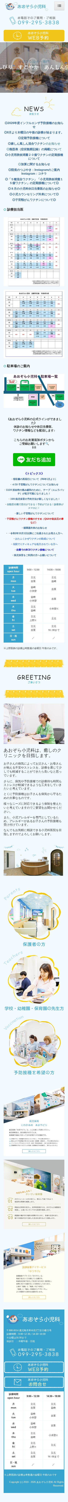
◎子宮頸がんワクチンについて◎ (34, 199)
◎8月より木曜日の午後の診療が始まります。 (34, 132)
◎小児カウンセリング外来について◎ (34, 194)
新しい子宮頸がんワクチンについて (35, 513)
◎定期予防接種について (34, 138)
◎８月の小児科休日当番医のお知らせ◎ (34, 188)
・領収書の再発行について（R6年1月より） (34, 479)
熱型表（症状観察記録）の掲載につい (34, 149)
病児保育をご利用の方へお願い (30, 555)
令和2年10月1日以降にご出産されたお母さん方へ (36, 533)
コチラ (42, 173)
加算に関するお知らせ (35, 164)
